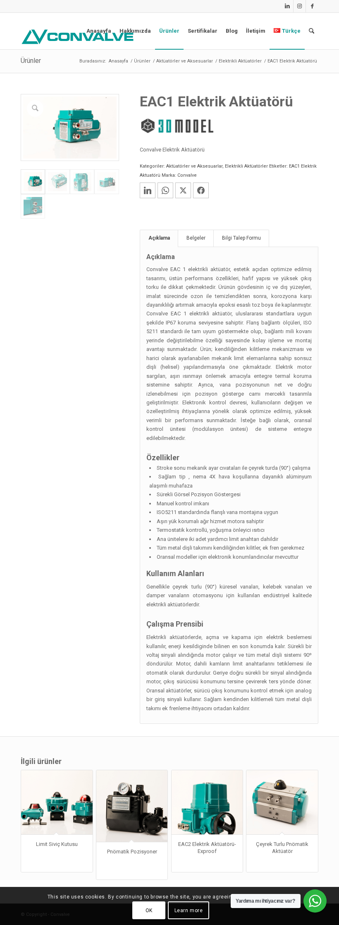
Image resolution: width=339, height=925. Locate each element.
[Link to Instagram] (300, 6)
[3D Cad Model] (177, 125)
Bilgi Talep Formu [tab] (241, 238)
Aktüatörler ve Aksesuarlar (194, 166)
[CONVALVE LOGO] (79, 37)
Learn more (188, 910)
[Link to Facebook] (312, 6)
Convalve (187, 175)
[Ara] (311, 31)
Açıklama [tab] (159, 238)
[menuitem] (98, 31)
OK (149, 910)
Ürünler (31, 61)
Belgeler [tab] (195, 238)
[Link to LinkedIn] (287, 6)
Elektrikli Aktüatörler (246, 166)
